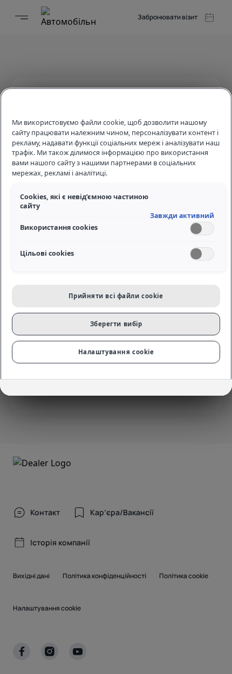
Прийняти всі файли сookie (116, 296)
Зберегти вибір (116, 324)
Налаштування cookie (116, 352)
